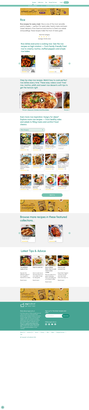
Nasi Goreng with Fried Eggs (50, 189)
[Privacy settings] (2, 407)
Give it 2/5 (41, 36)
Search (33, 4)
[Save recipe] (33, 57)
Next (69, 64)
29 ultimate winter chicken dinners (26, 240)
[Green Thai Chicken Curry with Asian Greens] (25, 145)
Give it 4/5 (46, 36)
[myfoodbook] (27, 309)
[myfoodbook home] (25, 4)
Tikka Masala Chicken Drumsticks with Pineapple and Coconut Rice (28, 69)
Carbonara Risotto (62, 147)
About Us (22, 334)
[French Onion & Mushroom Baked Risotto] (25, 166)
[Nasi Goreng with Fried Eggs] (50, 186)
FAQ (48, 334)
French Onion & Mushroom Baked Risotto (25, 169)
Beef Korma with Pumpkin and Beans (51, 148)
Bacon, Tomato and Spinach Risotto (63, 168)
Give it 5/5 (48, 36)
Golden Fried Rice (62, 188)
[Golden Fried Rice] (63, 186)
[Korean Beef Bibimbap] (38, 186)
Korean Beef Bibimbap (54, 68)
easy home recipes (28, 329)
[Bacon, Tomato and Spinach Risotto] (63, 166)
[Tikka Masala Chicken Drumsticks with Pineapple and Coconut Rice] (38, 145)
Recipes (34, 2)
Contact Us (30, 334)
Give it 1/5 (39, 36)
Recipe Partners (53, 2)
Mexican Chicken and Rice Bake (31, 111)
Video (52, 334)
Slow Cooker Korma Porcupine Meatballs (55, 111)
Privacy (42, 334)
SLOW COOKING (32, 5)
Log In (61, 2)
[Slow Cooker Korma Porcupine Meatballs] (25, 186)
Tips (46, 2)
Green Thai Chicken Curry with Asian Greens (26, 149)
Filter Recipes (25, 131)
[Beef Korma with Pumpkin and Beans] (50, 145)
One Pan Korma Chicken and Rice (50, 168)
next (51, 197)
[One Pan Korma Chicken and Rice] (50, 166)
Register (66, 2)
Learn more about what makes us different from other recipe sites (29, 326)
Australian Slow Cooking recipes (54, 240)
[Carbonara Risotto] (63, 145)
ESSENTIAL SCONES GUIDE (53, 5)
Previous (19, 64)
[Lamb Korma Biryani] (38, 166)
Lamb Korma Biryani (38, 167)
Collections (40, 2)
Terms (36, 334)
